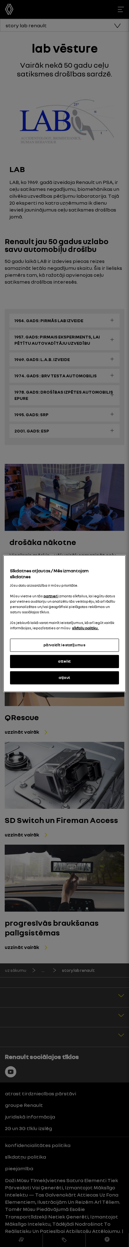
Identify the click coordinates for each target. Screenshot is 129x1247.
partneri (51, 596)
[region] (64, 623)
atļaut (64, 677)
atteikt (64, 661)
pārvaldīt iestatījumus (65, 645)
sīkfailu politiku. (85, 628)
